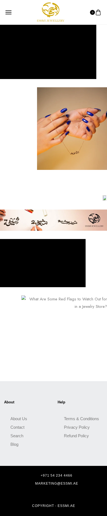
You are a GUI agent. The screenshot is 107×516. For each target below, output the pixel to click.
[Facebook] (45, 495)
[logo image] (50, 12)
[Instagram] (55, 495)
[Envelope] (64, 495)
